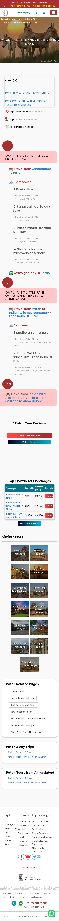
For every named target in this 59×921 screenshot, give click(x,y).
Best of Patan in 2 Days (20, 752)
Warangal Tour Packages (39, 645)
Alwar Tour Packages (19, 552)
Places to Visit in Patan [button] (23, 698)
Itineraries (5, 19)
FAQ (12, 896)
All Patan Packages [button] (30, 523)
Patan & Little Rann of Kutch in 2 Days (14, 506)
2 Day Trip (31, 19)
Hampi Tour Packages (39, 589)
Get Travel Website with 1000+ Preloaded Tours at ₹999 (29, 6)
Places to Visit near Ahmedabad (28, 718)
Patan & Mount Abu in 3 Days (13, 515)
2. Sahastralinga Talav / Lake (31, 208)
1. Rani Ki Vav (23, 189)
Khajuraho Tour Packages (39, 626)
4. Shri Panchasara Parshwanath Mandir (29, 251)
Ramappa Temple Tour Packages (39, 609)
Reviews (34, 893)
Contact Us (20, 893)
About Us (6, 893)
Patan (17, 173)
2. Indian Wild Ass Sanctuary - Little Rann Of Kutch (32, 357)
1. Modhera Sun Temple (31, 332)
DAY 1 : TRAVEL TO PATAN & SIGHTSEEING (27, 92)
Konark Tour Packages (19, 608)
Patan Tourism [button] (18, 691)
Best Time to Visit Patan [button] (23, 704)
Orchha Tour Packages (19, 645)
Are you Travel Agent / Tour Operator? (29, 2)
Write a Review (29, 442)
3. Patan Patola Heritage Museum (32, 230)
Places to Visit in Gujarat (23, 725)
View (50, 496)
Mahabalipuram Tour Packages (29, 664)
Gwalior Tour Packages (19, 571)
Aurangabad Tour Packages (20, 589)
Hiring (21, 896)
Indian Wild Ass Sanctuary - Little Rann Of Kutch (30, 314)
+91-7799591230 (36, 903)
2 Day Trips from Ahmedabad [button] (26, 732)
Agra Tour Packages (39, 571)
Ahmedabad (18, 19)
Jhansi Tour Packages (39, 552)
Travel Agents (35, 896)
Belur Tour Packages (19, 626)
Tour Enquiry (22, 12)
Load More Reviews (29, 435)
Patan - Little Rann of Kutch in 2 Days (28, 756)
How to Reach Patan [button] (21, 711)
